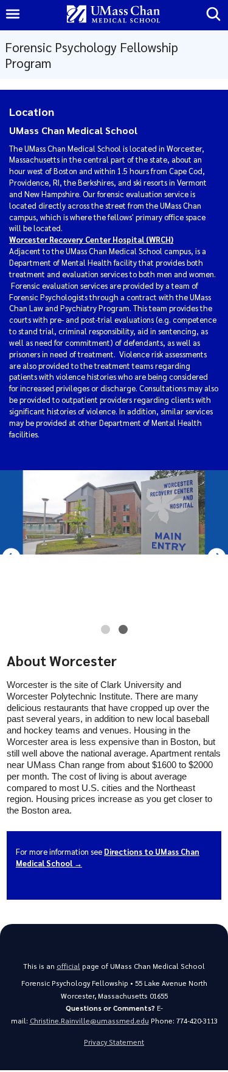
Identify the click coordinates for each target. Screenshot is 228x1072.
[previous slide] (11, 557)
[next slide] (217, 557)
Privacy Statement (114, 1042)
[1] (105, 632)
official (68, 966)
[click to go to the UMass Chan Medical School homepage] (114, 14)
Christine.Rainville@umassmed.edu (89, 1020)
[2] (123, 632)
